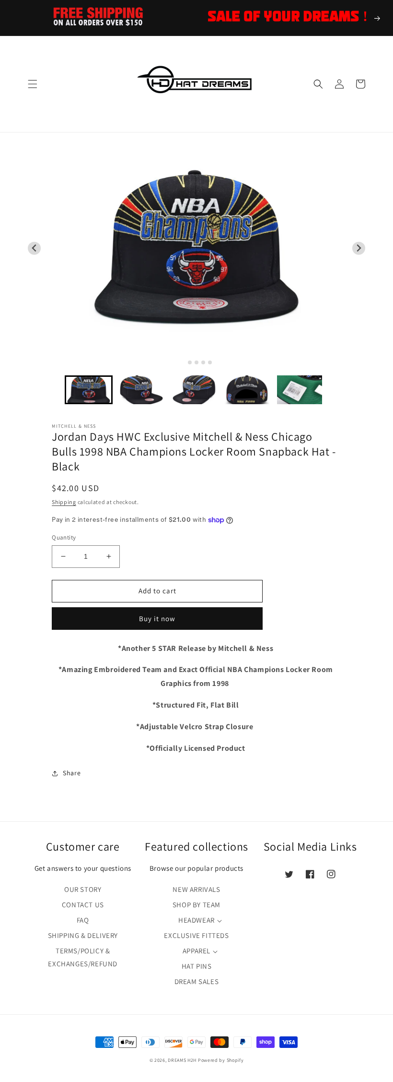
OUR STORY (82, 889)
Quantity (64, 537)
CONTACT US (83, 904)
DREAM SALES (196, 981)
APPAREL (196, 950)
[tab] (182, 362)
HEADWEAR (196, 920)
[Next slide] (358, 248)
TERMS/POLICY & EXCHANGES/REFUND (82, 957)
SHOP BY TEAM (196, 904)
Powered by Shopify (221, 1060)
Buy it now (157, 618)
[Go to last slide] (34, 248)
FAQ (83, 920)
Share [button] (72, 773)
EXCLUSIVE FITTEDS (196, 935)
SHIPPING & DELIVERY (83, 935)
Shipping (64, 501)
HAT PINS (197, 966)
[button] (32, 84)
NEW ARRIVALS (196, 889)
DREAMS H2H (182, 1060)
